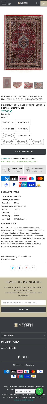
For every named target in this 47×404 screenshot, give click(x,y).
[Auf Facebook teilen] (20, 268)
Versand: (5, 158)
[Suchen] (37, 3)
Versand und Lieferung (23, 400)
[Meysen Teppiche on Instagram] (23, 357)
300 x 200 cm (23, 122)
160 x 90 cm (23, 129)
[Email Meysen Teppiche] (28, 357)
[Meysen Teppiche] (23, 3)
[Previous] (3, 42)
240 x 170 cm (22, 142)
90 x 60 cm (37, 142)
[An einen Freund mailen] (33, 268)
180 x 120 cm (8, 129)
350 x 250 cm (24, 135)
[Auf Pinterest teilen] (27, 268)
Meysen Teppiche (26, 365)
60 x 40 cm (8, 142)
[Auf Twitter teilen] (13, 268)
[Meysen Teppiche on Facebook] (19, 357)
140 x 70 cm (8, 122)
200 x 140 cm (8, 135)
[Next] (43, 42)
